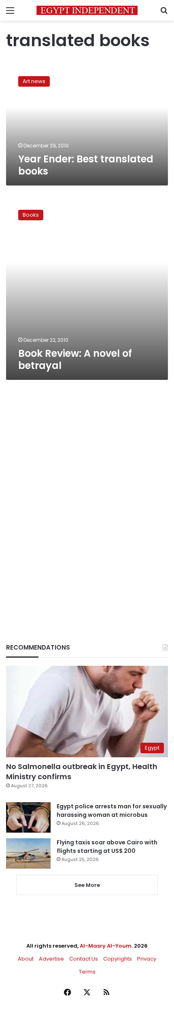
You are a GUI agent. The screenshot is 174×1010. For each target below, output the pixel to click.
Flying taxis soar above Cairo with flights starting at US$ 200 (107, 846)
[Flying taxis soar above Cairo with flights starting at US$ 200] (28, 853)
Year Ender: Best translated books (85, 165)
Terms (87, 972)
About (26, 959)
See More (87, 885)
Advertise (51, 959)
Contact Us (83, 959)
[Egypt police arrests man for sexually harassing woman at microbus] (28, 817)
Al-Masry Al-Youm (106, 946)
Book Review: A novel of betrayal (75, 359)
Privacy (146, 959)
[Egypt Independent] (87, 10)
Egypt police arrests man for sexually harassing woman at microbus (112, 810)
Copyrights (117, 959)
